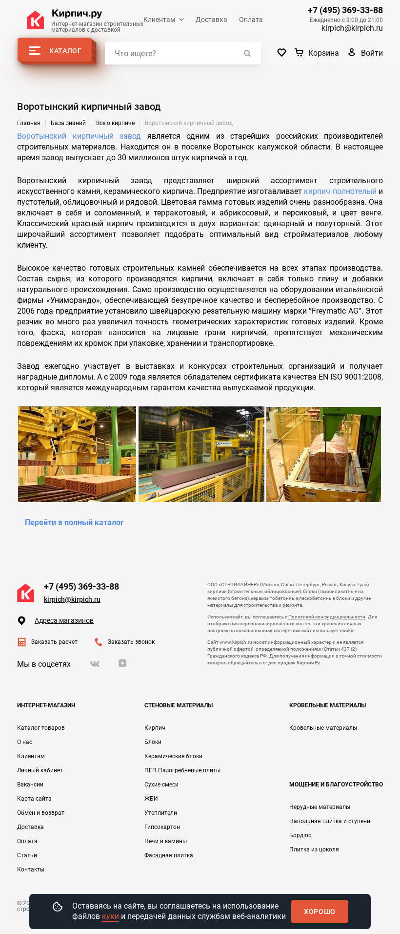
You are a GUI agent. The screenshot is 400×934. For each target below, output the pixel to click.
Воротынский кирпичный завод (79, 136)
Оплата (251, 19)
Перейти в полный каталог (74, 522)
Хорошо (320, 911)
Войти (372, 53)
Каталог (65, 51)
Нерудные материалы (319, 807)
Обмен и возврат (40, 812)
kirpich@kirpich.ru (352, 28)
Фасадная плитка (168, 855)
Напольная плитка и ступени (329, 821)
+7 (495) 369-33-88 (345, 10)
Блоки (152, 742)
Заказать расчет (54, 641)
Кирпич (154, 727)
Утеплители (160, 812)
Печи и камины (165, 841)
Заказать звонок (131, 641)
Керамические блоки (173, 756)
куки (110, 916)
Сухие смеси (161, 784)
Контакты (30, 869)
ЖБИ (151, 798)
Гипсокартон (162, 827)
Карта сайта (34, 798)
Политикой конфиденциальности (326, 616)
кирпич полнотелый (340, 191)
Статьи (27, 855)
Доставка (211, 19)
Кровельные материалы (323, 727)
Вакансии (30, 784)
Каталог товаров (41, 727)
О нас (24, 742)
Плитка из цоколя (314, 849)
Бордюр (300, 835)
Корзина (323, 53)
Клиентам (159, 19)
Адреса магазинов (64, 620)
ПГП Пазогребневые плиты (182, 770)
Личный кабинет (40, 770)
